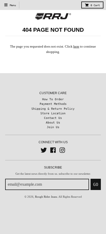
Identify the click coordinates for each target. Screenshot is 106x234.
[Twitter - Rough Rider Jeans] (44, 150)
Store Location (53, 113)
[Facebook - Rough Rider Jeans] (53, 150)
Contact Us (53, 118)
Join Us (53, 127)
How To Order (53, 99)
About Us (53, 122)
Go (95, 184)
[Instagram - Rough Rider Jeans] (62, 150)
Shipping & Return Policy (53, 108)
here (76, 46)
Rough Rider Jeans (46, 196)
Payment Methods (53, 104)
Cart (95, 5)
